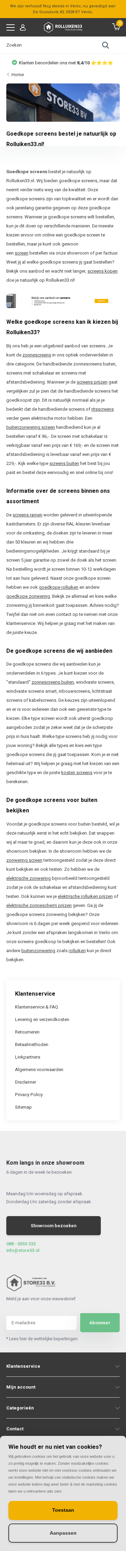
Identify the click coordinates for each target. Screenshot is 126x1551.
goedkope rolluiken (58, 587)
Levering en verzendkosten (42, 1019)
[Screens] (63, 300)
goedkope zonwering (28, 596)
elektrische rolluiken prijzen (85, 896)
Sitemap (23, 1107)
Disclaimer (25, 1082)
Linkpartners (27, 1057)
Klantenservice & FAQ (36, 1007)
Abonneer (99, 1322)
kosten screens (76, 772)
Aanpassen (63, 1533)
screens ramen (27, 515)
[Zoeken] (106, 45)
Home (18, 74)
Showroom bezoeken (53, 1225)
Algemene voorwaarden (39, 1069)
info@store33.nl (22, 1250)
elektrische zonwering (28, 878)
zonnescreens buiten (52, 682)
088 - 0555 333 (21, 1243)
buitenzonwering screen (30, 427)
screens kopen (103, 271)
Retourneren (27, 1032)
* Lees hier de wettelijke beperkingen (42, 1339)
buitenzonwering (38, 950)
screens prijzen (92, 382)
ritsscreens (102, 409)
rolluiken (77, 950)
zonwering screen (24, 860)
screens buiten (64, 463)
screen (21, 253)
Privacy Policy (29, 1094)
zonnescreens (36, 355)
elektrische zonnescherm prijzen (39, 905)
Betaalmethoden (31, 1044)
